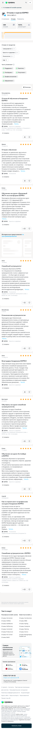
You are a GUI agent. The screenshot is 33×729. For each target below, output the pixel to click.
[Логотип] (16, 702)
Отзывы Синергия (24, 626)
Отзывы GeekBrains (7, 623)
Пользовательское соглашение (18, 690)
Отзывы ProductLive (7, 632)
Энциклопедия (25, 692)
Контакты (11, 687)
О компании (5, 19)
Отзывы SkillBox (6, 621)
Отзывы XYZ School (6, 634)
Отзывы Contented (6, 629)
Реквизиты (20, 19)
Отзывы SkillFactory (7, 626)
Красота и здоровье (15, 126)
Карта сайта (4, 695)
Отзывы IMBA (23, 621)
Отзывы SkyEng (23, 623)
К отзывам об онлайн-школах (12, 7)
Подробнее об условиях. (25, 719)
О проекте (4, 687)
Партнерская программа (22, 687)
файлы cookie (19, 714)
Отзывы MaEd (5, 637)
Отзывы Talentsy (24, 629)
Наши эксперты (14, 695)
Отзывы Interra (23, 632)
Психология (12, 173)
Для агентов (4, 690)
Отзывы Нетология (6, 618)
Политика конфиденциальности (10, 692)
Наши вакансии (24, 695)
